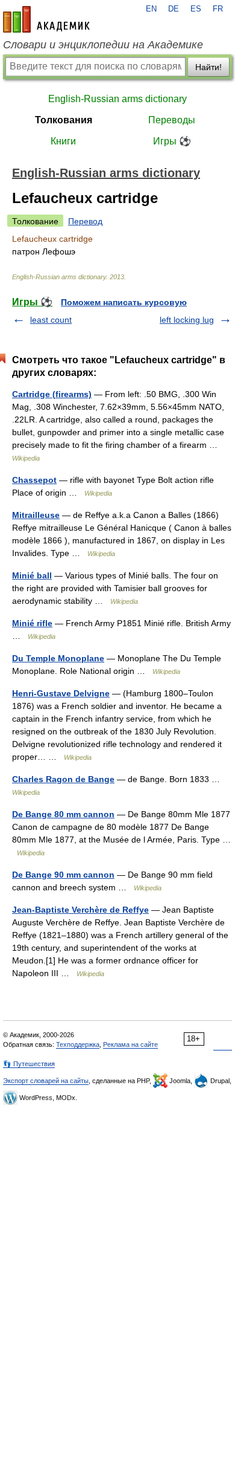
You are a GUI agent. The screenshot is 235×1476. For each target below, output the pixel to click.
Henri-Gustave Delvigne (61, 693)
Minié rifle (32, 623)
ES (195, 9)
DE (173, 9)
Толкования (63, 120)
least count (51, 320)
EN (151, 9)
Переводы (171, 120)
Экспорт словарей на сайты (46, 1080)
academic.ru (46, 19)
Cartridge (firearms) (52, 394)
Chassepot (34, 480)
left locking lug (187, 320)
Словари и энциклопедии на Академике (103, 45)
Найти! (208, 67)
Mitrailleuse (36, 515)
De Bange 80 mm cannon (63, 814)
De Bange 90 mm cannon (63, 874)
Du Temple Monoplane (58, 658)
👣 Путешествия (29, 1063)
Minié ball (32, 575)
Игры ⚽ (172, 141)
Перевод (85, 221)
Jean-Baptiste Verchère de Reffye (80, 909)
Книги (63, 141)
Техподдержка (77, 1044)
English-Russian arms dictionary (117, 99)
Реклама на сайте (130, 1044)
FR (218, 9)
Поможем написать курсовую (124, 302)
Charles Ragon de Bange (63, 779)
